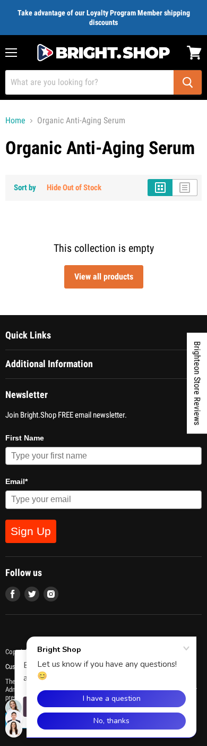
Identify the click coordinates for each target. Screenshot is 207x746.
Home (15, 120)
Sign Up (31, 531)
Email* (16, 481)
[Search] (188, 82)
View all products (103, 277)
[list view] (184, 187)
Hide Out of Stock (74, 187)
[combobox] (89, 82)
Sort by (25, 187)
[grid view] (160, 187)
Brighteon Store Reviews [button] (197, 383)
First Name (24, 438)
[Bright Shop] (103, 52)
